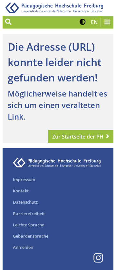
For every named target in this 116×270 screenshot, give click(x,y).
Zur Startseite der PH (77, 136)
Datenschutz (25, 202)
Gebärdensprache (30, 236)
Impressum (24, 179)
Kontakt (21, 191)
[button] (82, 22)
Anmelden (23, 247)
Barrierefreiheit (29, 213)
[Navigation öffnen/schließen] (107, 22)
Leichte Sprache (28, 225)
